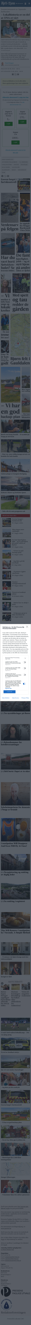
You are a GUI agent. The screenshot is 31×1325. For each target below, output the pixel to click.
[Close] (27, 627)
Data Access (15, 698)
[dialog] (15, 662)
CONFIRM (9, 691)
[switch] (24, 662)
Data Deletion (5, 698)
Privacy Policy (25, 698)
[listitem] (15, 658)
